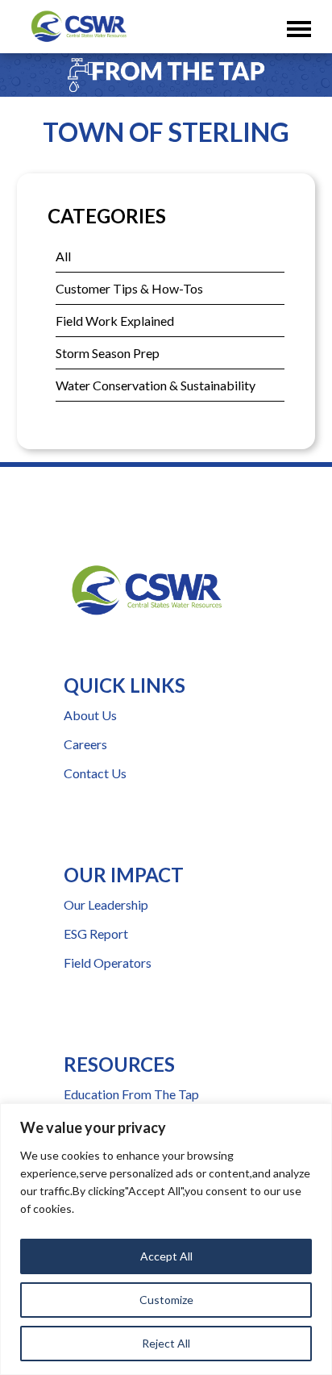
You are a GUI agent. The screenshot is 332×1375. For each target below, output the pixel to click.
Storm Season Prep (108, 352)
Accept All (166, 1256)
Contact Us (95, 773)
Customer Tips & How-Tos (129, 288)
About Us (90, 715)
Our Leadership (106, 904)
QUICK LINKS (124, 685)
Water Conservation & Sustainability (155, 385)
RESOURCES (119, 1064)
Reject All (166, 1343)
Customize (166, 1299)
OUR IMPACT (124, 874)
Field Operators (107, 962)
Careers (85, 744)
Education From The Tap (131, 1094)
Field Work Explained (115, 320)
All (63, 256)
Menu (303, 17)
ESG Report (96, 933)
